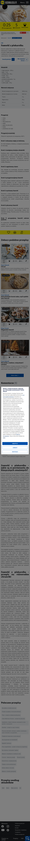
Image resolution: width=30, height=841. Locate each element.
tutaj (4, 437)
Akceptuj (15, 443)
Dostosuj (15, 451)
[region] (15, 420)
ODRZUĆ (15, 447)
